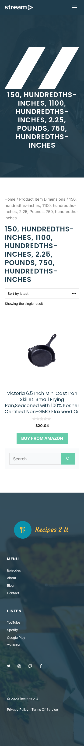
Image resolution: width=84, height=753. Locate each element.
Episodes (14, 570)
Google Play (16, 637)
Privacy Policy (17, 709)
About (11, 578)
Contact (13, 593)
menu (13, 559)
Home (10, 199)
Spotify (12, 630)
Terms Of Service (45, 709)
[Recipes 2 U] (19, 7)
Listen (14, 611)
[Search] (68, 459)
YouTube (13, 622)
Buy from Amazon (42, 438)
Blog (10, 585)
